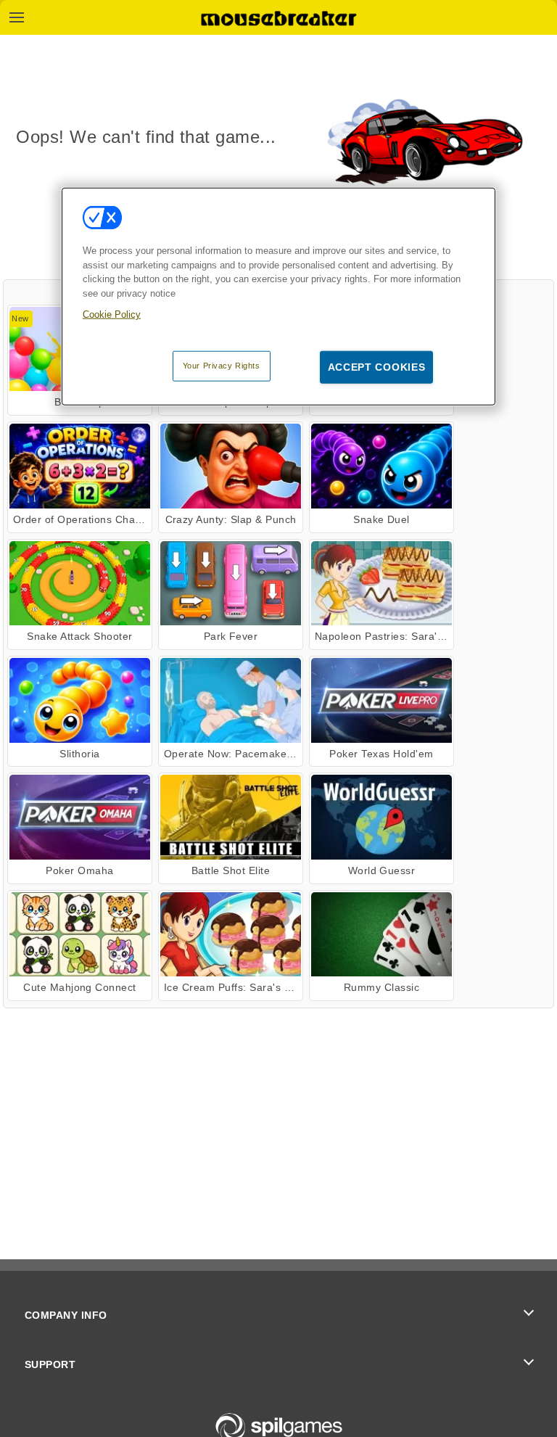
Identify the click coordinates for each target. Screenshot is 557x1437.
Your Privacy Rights (221, 365)
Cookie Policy (112, 314)
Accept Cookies (377, 366)
